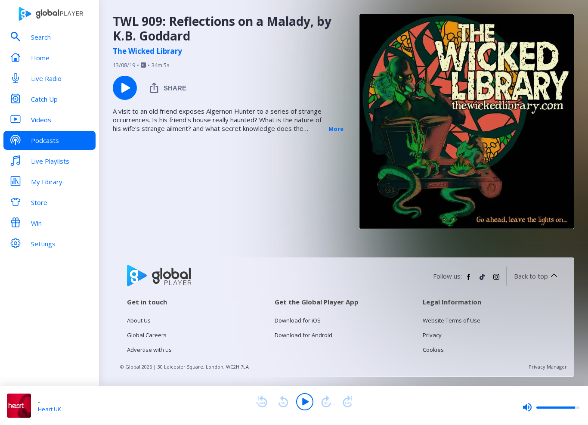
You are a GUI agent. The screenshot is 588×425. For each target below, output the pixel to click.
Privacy (432, 335)
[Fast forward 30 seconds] (326, 401)
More (336, 129)
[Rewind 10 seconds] (283, 401)
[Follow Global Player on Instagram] (496, 280)
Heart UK (49, 409)
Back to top (531, 276)
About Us (139, 320)
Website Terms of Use (451, 320)
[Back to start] (261, 401)
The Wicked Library (147, 51)
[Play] (304, 401)
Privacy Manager (548, 366)
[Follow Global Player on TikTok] (483, 280)
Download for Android (303, 335)
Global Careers (147, 335)
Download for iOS (298, 320)
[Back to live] (347, 401)
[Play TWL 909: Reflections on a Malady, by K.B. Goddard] (125, 88)
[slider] (551, 407)
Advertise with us (149, 350)
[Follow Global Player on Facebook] (469, 280)
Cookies (433, 350)
